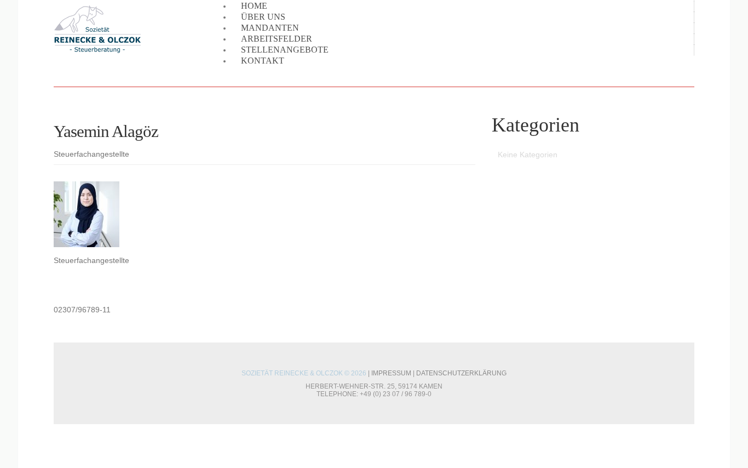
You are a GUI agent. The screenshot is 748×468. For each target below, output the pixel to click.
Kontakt (262, 60)
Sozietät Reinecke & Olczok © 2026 (303, 373)
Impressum (391, 373)
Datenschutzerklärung (461, 373)
